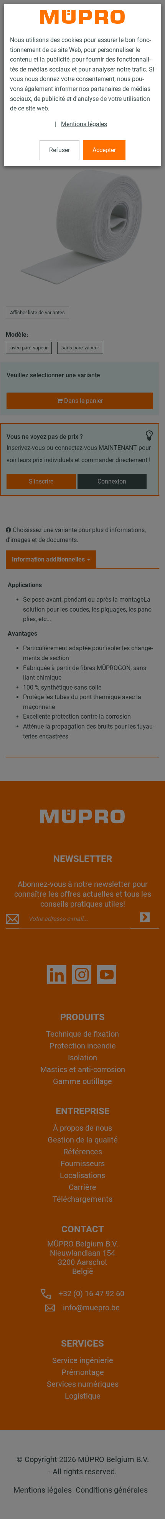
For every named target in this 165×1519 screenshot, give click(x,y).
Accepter (104, 150)
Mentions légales (84, 124)
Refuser (59, 150)
